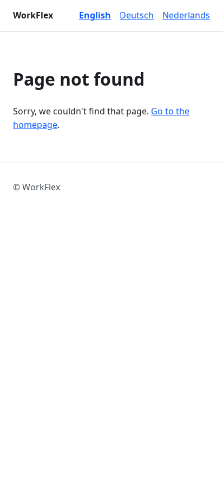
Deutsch (137, 15)
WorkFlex (33, 15)
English (95, 15)
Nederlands (186, 15)
